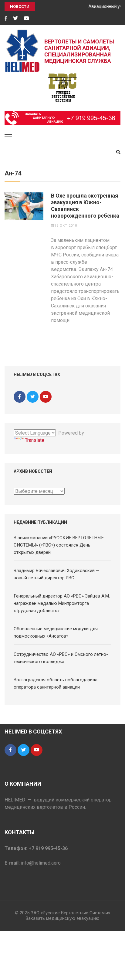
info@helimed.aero (41, 863)
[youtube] (26, 18)
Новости (19, 6)
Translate (34, 440)
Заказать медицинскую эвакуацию (62, 918)
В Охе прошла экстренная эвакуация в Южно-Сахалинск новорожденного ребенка (85, 205)
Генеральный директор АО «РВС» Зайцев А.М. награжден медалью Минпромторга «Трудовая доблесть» (62, 603)
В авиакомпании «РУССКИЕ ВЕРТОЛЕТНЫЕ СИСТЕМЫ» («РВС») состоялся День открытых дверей (59, 545)
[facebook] (6, 18)
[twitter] (15, 18)
